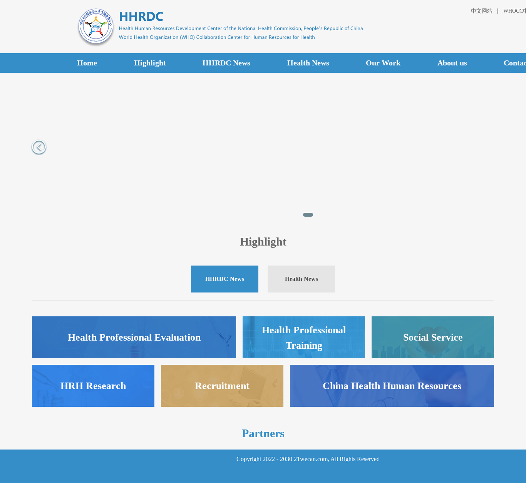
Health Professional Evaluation (134, 337)
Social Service (433, 337)
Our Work (383, 62)
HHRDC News (226, 62)
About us (452, 62)
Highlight (150, 62)
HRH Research (93, 385)
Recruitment (222, 385)
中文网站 (481, 11)
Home (87, 62)
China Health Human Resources (392, 385)
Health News (308, 62)
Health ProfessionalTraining (304, 337)
